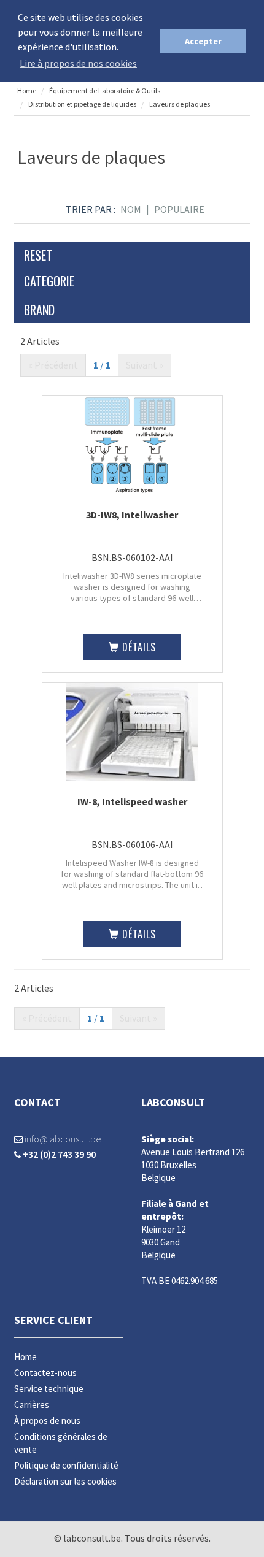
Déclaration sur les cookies (65, 1481)
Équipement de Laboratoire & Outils (104, 90)
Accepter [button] (203, 41)
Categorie (49, 281)
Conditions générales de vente (60, 1443)
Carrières (31, 1404)
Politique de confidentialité (66, 1465)
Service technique (48, 1388)
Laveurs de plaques (179, 104)
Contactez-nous (45, 1373)
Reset (38, 255)
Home (26, 90)
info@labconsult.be (62, 1139)
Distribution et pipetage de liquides (82, 104)
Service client (53, 1320)
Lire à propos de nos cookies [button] (78, 63)
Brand (39, 310)
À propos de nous (47, 1420)
